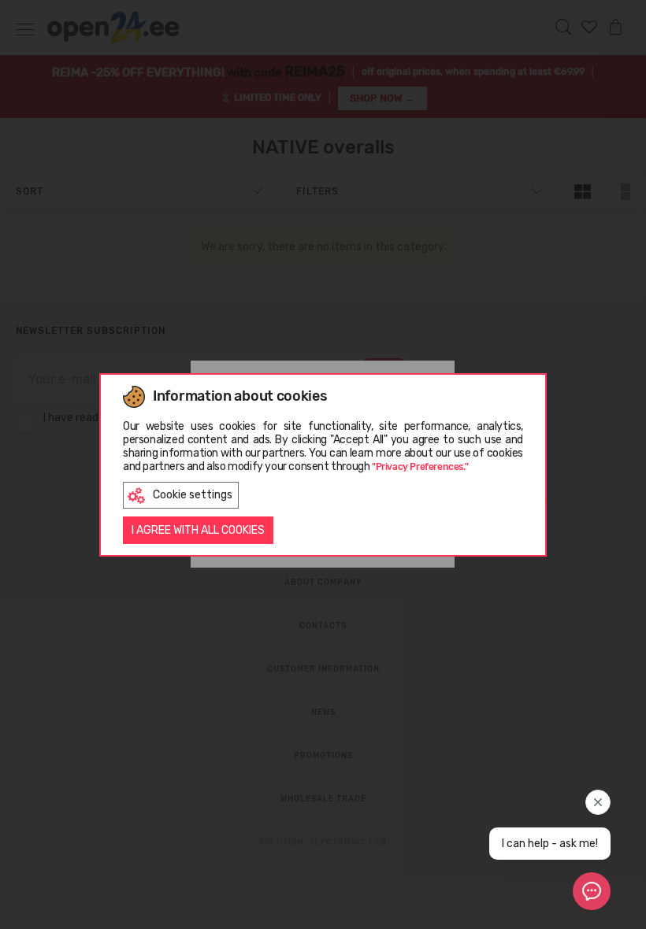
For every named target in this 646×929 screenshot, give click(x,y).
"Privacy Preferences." (420, 466)
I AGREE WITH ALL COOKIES (198, 530)
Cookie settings (192, 495)
